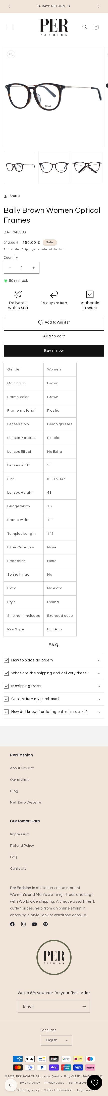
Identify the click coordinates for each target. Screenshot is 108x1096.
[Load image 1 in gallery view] (20, 167)
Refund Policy (22, 845)
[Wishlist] (94, 1082)
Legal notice (86, 1090)
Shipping (28, 249)
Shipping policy (28, 1090)
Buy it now (54, 351)
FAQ (13, 857)
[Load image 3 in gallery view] (87, 167)
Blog (14, 791)
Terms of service (80, 1082)
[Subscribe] (84, 1006)
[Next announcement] (98, 6)
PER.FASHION (25, 1076)
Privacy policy (54, 1082)
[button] (10, 27)
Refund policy (30, 1082)
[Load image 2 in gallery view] (53, 167)
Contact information (58, 1090)
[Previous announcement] (9, 6)
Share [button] (15, 196)
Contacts (18, 868)
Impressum (20, 834)
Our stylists (19, 780)
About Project (22, 768)
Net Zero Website (25, 802)
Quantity (11, 257)
